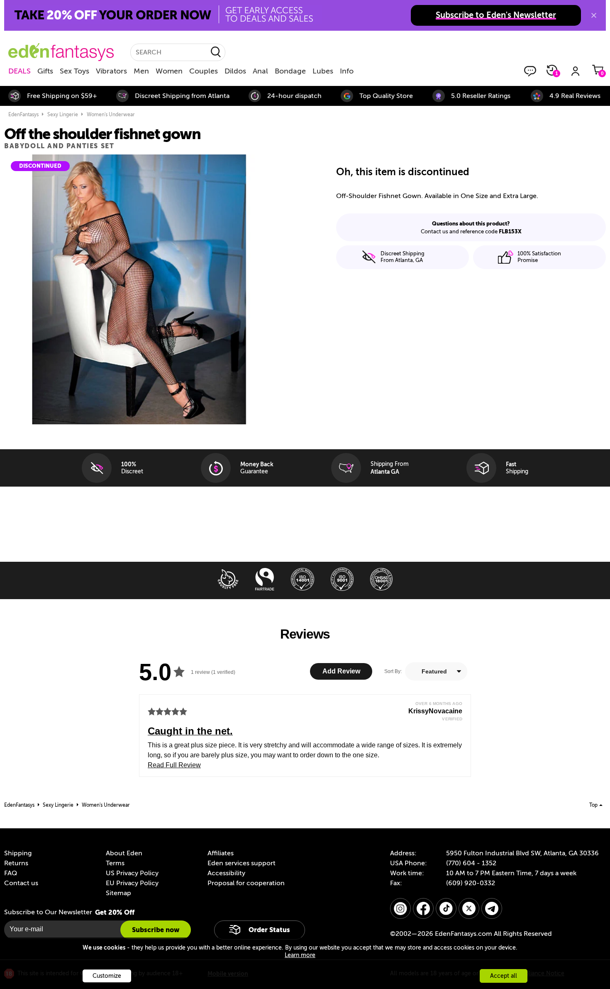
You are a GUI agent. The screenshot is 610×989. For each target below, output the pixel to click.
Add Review (341, 671)
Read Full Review (174, 765)
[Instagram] (400, 908)
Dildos (235, 71)
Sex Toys (74, 71)
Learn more (300, 955)
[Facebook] (423, 908)
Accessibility (226, 873)
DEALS (19, 71)
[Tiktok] (446, 908)
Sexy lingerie (62, 115)
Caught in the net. (190, 731)
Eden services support (241, 863)
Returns (16, 863)
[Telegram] (491, 908)
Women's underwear (111, 115)
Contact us (21, 883)
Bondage (290, 71)
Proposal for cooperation (246, 883)
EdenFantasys (23, 115)
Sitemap (118, 893)
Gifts (45, 71)
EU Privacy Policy (132, 883)
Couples (203, 71)
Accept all (503, 976)
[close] (594, 15)
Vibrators (111, 71)
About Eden (124, 853)
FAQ (10, 873)
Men (141, 71)
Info (347, 71)
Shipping (18, 853)
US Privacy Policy (132, 873)
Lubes (322, 71)
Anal (260, 71)
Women (169, 71)
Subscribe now (155, 930)
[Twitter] (469, 908)
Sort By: (393, 671)
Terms (115, 863)
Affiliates (220, 853)
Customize (107, 976)
